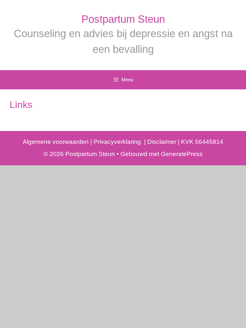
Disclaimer (161, 141)
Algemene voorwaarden (56, 141)
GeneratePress (182, 154)
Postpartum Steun (123, 19)
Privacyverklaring (118, 141)
